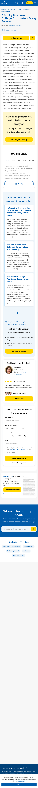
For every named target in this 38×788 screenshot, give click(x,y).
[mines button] (7, 436)
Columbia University (15, 25)
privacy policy (24, 449)
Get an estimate (19, 458)
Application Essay (14, 9)
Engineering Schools (13, 551)
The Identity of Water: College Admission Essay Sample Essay (18, 247)
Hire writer (19, 398)
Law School (26, 551)
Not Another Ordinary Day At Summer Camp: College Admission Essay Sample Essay (19, 211)
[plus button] (31, 436)
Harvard (22, 160)
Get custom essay (12, 490)
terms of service (13, 449)
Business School (29, 546)
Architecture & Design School (11, 546)
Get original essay (19, 139)
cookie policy (21, 781)
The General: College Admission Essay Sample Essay (18, 279)
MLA (13, 160)
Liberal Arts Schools (18, 555)
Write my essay (19, 351)
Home (3, 9)
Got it (19, 784)
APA (7, 160)
